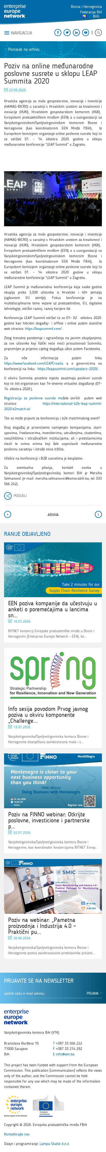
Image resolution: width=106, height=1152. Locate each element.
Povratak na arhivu (23, 49)
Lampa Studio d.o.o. (55, 1143)
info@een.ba (65, 1054)
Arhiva (53, 515)
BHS (96, 16)
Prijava (93, 993)
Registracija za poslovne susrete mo (33, 398)
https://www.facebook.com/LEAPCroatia (33, 363)
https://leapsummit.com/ (43, 328)
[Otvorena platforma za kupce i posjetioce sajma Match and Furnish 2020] (97, 514)
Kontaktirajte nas (17, 1134)
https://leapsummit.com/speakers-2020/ (68, 369)
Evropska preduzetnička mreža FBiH (15, 11)
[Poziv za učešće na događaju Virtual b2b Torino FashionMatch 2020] (8, 514)
